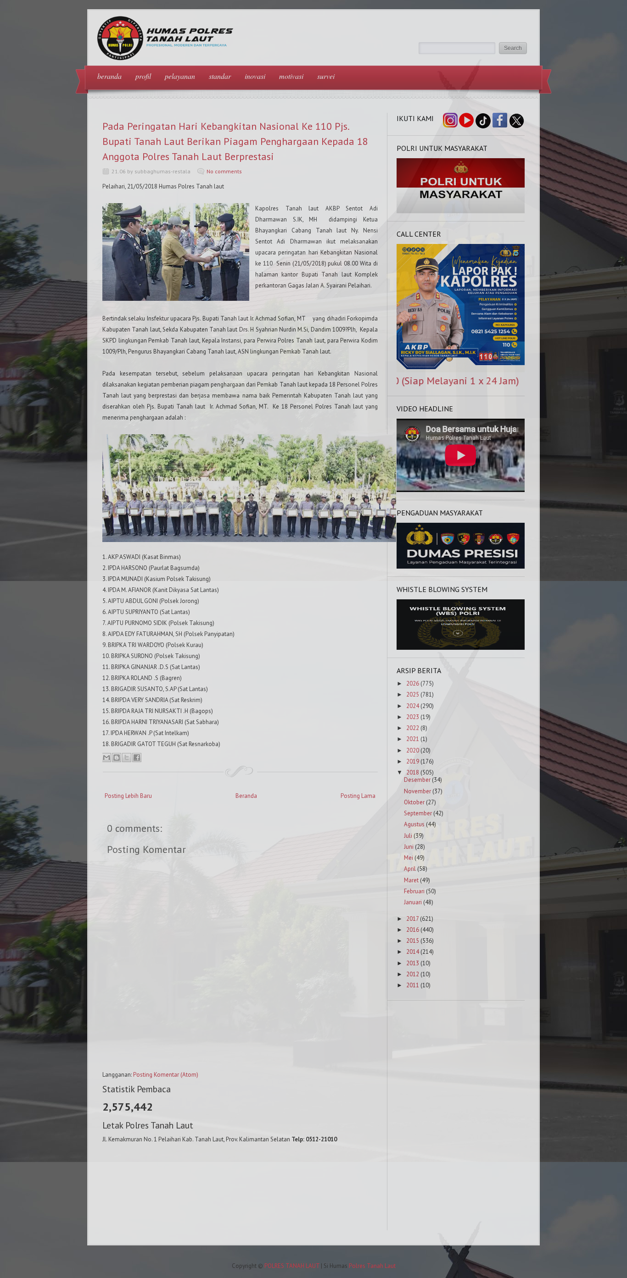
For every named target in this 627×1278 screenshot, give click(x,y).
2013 (412, 963)
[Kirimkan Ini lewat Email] (106, 757)
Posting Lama (358, 796)
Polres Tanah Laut (372, 1266)
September (418, 813)
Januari (413, 902)
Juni (409, 847)
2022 (412, 728)
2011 (412, 985)
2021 (412, 739)
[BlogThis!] (116, 757)
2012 (412, 974)
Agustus (414, 824)
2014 (412, 952)
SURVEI (326, 76)
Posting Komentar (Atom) (165, 1075)
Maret (411, 880)
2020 (412, 750)
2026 (412, 683)
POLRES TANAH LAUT (291, 1266)
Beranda (246, 796)
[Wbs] (461, 648)
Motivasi (291, 76)
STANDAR (220, 76)
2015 (412, 941)
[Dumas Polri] (461, 211)
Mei (408, 858)
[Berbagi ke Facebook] (136, 757)
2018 (412, 772)
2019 (412, 761)
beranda (109, 76)
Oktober (414, 802)
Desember (417, 780)
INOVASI (255, 76)
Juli (408, 836)
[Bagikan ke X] (126, 757)
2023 (412, 717)
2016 (412, 930)
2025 (412, 694)
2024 (412, 706)
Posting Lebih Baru (128, 796)
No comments (224, 171)
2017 (412, 919)
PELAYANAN (180, 76)
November (417, 791)
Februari (414, 891)
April (410, 869)
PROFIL (143, 76)
